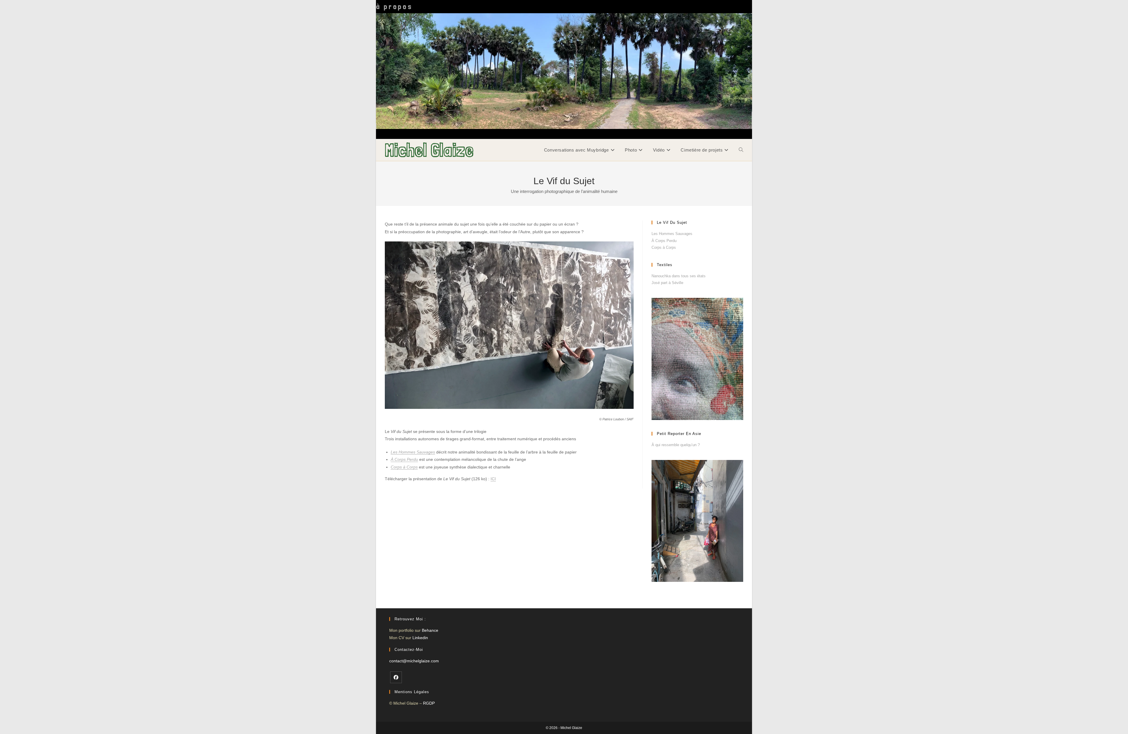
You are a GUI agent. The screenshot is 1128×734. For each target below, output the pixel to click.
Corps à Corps (404, 467)
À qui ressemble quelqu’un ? (676, 445)
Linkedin (420, 637)
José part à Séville (667, 283)
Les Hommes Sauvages (413, 452)
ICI (493, 478)
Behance (430, 630)
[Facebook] (396, 677)
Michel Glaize (429, 150)
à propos (394, 6)
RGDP (429, 703)
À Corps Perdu (404, 459)
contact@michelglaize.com (414, 661)
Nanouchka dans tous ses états (679, 276)
